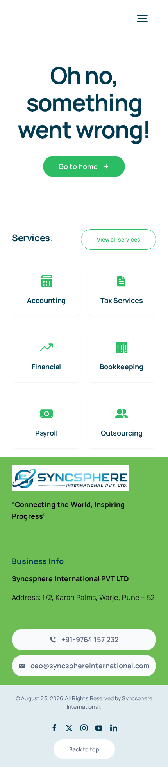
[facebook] (54, 727)
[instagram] (84, 727)
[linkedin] (113, 727)
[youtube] (98, 727)
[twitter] (69, 727)
